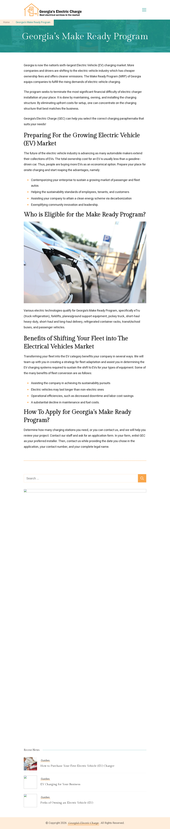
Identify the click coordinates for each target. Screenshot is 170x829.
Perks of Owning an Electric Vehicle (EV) (66, 802)
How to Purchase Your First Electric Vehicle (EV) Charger (77, 766)
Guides (45, 760)
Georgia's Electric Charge (83, 823)
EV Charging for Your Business (60, 784)
